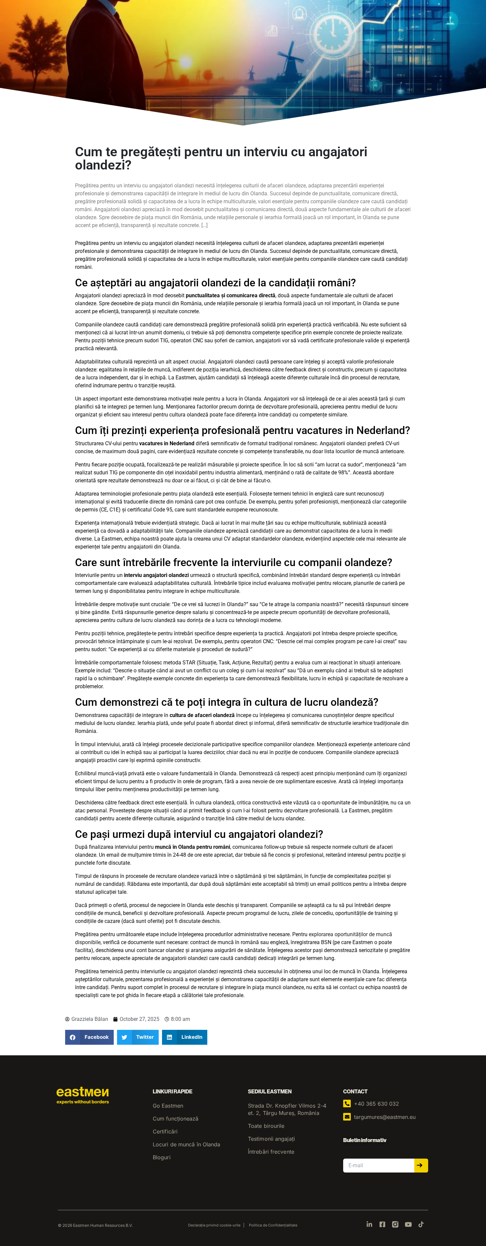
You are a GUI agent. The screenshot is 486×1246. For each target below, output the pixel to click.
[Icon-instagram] (395, 1224)
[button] (89, 1037)
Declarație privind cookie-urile (214, 1225)
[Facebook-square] (382, 1224)
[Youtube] (408, 1224)
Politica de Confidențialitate (273, 1225)
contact (348, 987)
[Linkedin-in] (369, 1224)
